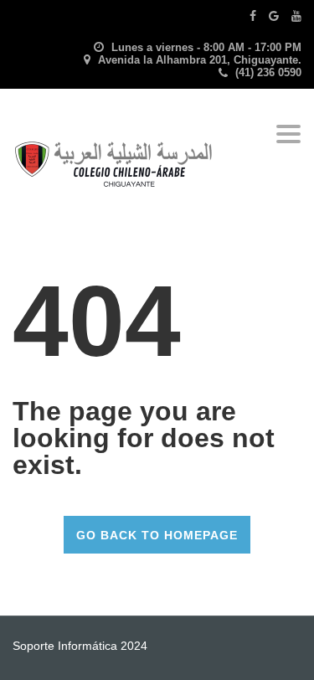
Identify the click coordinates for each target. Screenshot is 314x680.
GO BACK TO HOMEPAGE (157, 535)
